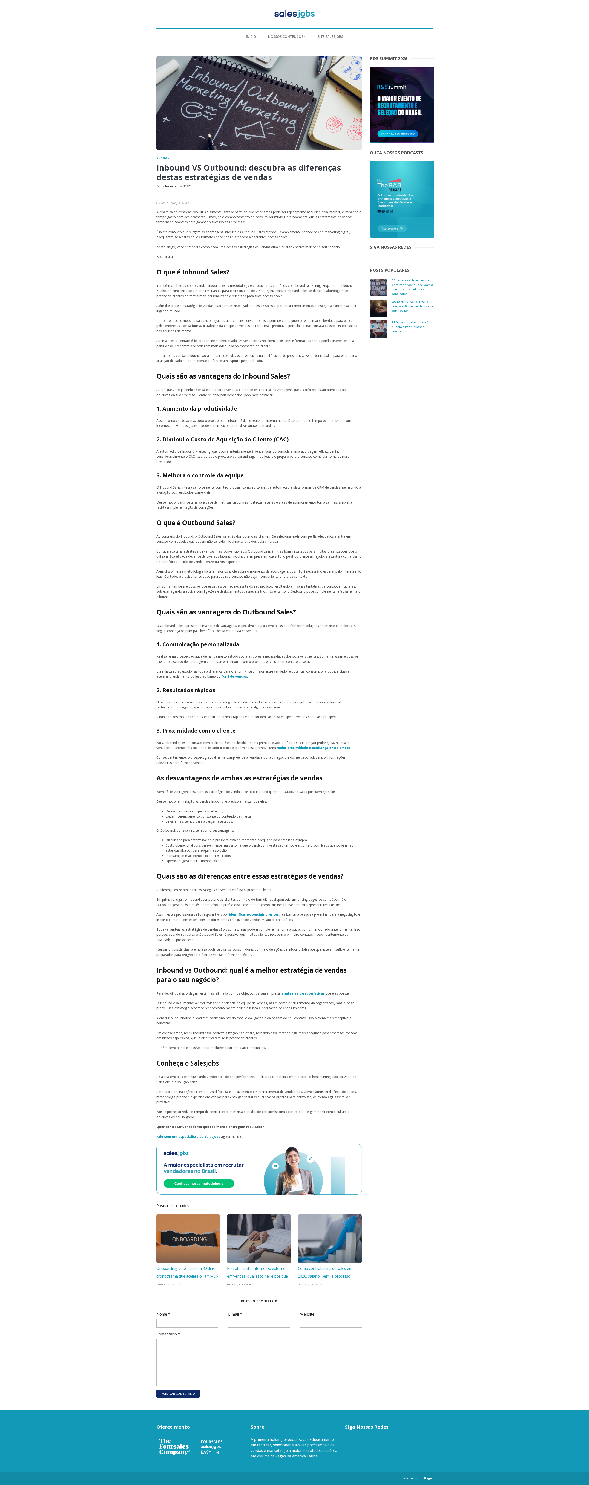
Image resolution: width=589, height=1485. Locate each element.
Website (307, 1314)
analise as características (303, 993)
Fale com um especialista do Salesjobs (188, 1136)
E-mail (235, 1314)
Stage (427, 1478)
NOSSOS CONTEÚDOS (285, 36)
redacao (167, 186)
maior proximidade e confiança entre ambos (314, 747)
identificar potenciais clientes (254, 914)
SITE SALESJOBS (330, 36)
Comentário (168, 1333)
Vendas (163, 158)
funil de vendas (234, 676)
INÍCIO (251, 36)
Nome (163, 1314)
